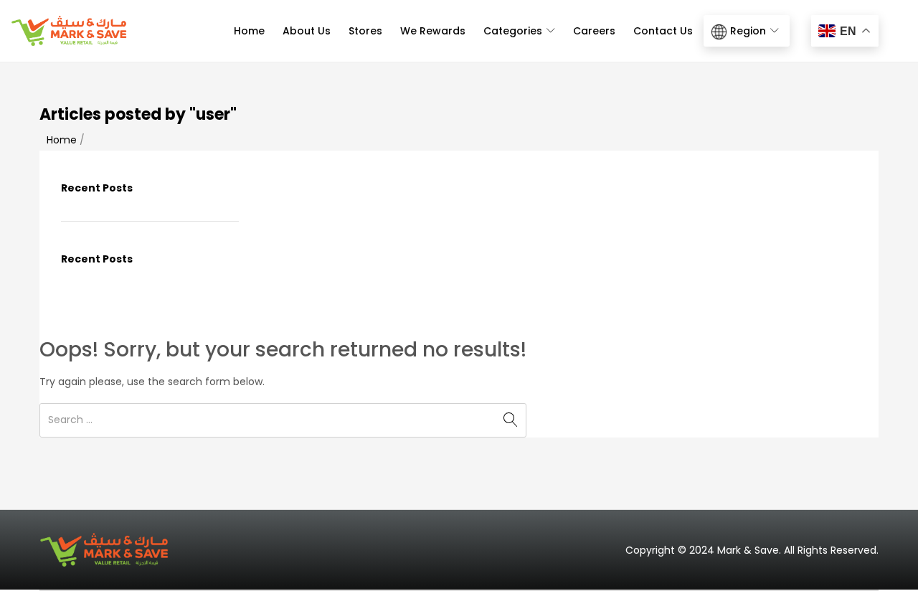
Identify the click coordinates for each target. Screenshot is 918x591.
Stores (365, 31)
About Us (307, 31)
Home (249, 31)
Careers (594, 31)
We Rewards (432, 31)
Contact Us (663, 31)
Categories (514, 31)
